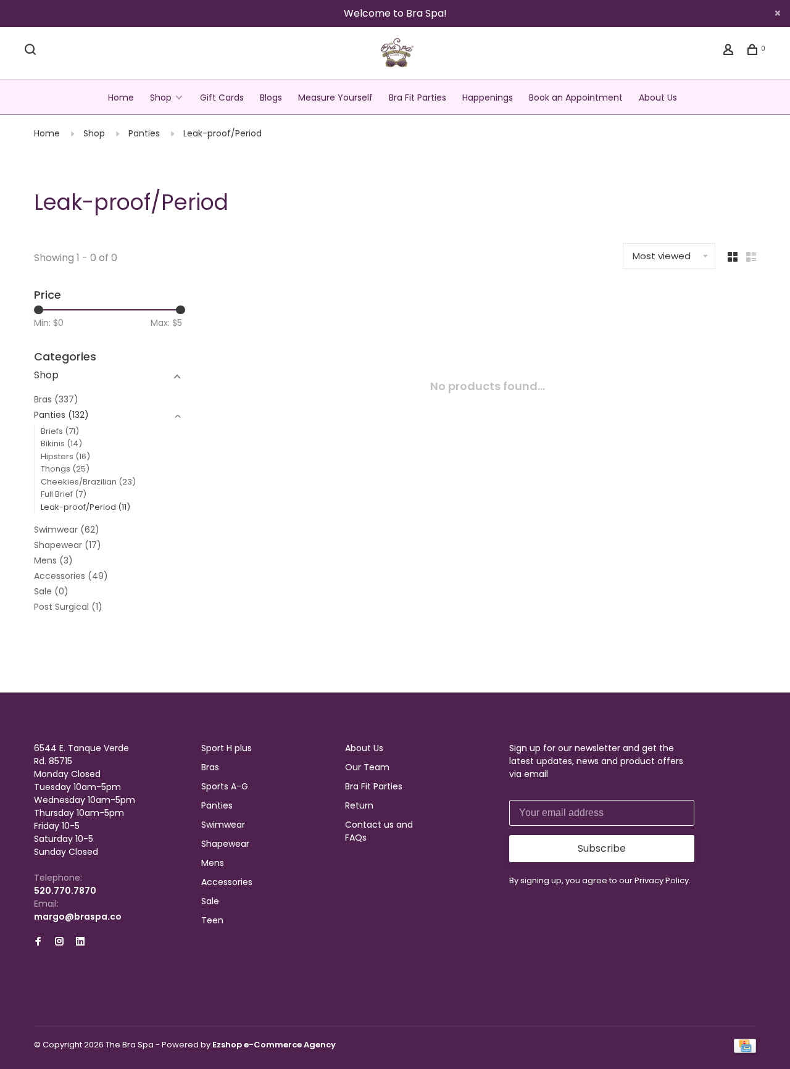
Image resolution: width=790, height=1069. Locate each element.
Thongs (65, 469)
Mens (53, 560)
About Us (658, 97)
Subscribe (602, 848)
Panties (144, 133)
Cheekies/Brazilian (88, 482)
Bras (56, 399)
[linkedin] (80, 942)
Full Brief (63, 494)
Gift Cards (222, 97)
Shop (161, 97)
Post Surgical (68, 607)
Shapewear (67, 545)
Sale (51, 591)
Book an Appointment (576, 97)
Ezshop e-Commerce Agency (274, 1044)
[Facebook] (38, 942)
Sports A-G (224, 786)
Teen (212, 920)
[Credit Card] (745, 1050)
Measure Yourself (335, 97)
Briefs (60, 431)
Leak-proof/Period (222, 133)
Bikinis (61, 443)
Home (121, 97)
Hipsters (65, 456)
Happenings (487, 97)
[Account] (730, 51)
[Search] (32, 51)
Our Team (367, 767)
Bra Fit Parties (417, 97)
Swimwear (66, 529)
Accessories (71, 576)
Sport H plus (226, 748)
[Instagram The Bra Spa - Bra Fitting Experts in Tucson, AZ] (59, 942)
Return (359, 805)
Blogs (271, 97)
